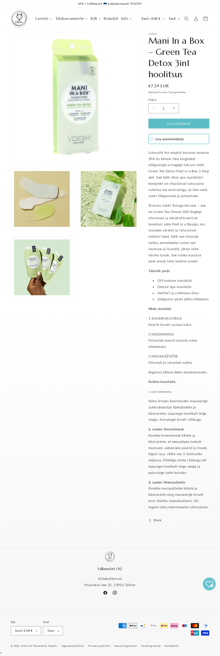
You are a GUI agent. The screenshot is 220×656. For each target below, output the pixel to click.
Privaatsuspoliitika (99, 645)
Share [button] (157, 520)
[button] (186, 18)
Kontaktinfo (172, 645)
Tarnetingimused (151, 645)
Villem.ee (27, 645)
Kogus (152, 99)
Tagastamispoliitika (72, 645)
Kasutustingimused (125, 645)
